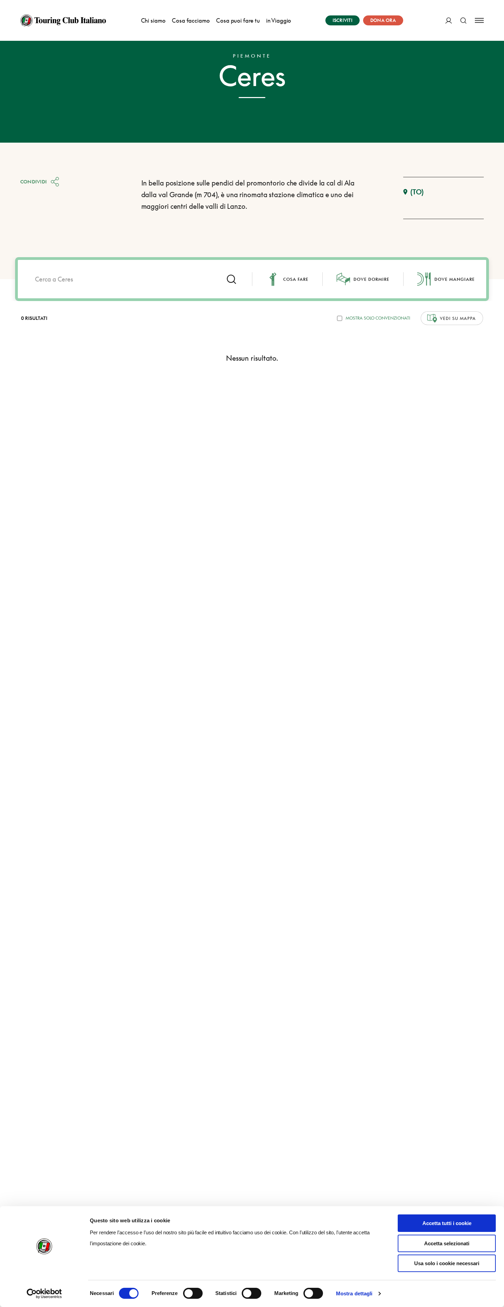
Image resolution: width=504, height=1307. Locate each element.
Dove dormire (371, 279)
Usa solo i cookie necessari (446, 1263)
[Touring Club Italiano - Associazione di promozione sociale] (63, 20)
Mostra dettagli (354, 1293)
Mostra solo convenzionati (378, 318)
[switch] (193, 1293)
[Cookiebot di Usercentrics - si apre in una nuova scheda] (44, 1293)
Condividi (33, 181)
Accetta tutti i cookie (446, 1223)
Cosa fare (296, 279)
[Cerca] (463, 20)
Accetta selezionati (446, 1243)
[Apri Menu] (479, 20)
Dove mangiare (454, 279)
